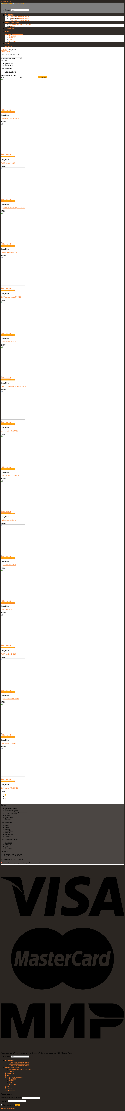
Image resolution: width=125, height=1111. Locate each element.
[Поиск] (5, 12)
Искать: (7, 10)
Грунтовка (12, 41)
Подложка (12, 36)
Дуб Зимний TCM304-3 (9, 743)
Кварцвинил (9, 28)
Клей (10, 39)
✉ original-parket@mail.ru (12, 859)
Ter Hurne (8, 836)
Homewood (9, 834)
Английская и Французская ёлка (20, 24)
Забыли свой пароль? (8, 1108)
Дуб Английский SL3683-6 (10, 699)
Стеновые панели (11, 814)
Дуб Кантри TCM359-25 (9, 788)
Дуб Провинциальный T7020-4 (11, 297)
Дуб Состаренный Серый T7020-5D (13, 386)
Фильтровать (42, 77)
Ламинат (8, 31)
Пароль (4, 1101)
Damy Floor (9, 72)
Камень (7, 65)
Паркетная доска (11, 14)
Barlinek (7, 832)
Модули (11, 26)
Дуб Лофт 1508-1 (7, 609)
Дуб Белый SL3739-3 (8, 342)
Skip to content (6, 1)
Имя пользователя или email (11, 1097)
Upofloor (8, 829)
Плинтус (12, 37)
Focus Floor (9, 831)
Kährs (7, 827)
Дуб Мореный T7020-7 (9, 252)
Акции (7, 43)
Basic (6, 825)
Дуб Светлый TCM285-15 (10, 475)
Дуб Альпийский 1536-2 (9, 654)
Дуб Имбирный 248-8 (8, 565)
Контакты (8, 46)
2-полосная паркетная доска (19, 18)
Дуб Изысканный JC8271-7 (10, 520)
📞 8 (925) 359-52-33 (11, 855)
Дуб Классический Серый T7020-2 (13, 208)
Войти (17, 1105)
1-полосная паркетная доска (19, 16)
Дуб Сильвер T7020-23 (9, 163)
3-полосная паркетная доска (19, 20)
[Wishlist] (1, 153)
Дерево (7, 63)
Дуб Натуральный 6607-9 (10, 118)
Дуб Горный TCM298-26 (9, 431)
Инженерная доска (12, 22)
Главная (4, 50)
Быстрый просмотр (8, 112)
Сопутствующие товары (14, 34)
